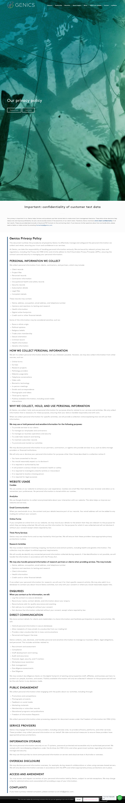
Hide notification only (90, 799)
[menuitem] (50, 5)
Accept (79, 799)
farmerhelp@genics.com (44, 225)
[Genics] (21, 7)
